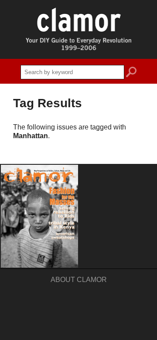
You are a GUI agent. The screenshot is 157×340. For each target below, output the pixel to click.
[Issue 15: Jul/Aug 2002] (39, 216)
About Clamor (79, 279)
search (131, 73)
